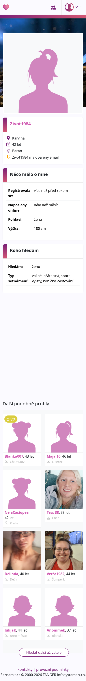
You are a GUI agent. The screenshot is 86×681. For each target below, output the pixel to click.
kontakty (25, 669)
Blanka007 (14, 456)
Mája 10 (53, 456)
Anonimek (56, 630)
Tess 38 (53, 512)
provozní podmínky (52, 669)
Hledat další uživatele (44, 652)
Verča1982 (55, 573)
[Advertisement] (43, 347)
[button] (72, 7)
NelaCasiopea (17, 512)
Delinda (11, 573)
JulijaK (10, 630)
